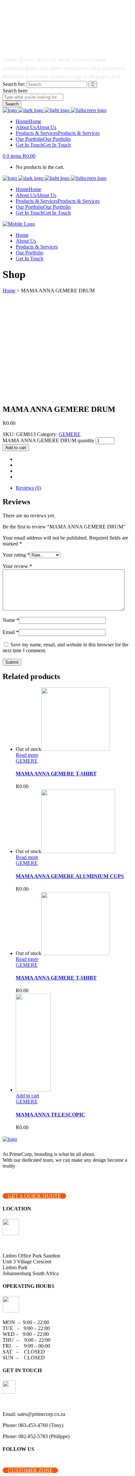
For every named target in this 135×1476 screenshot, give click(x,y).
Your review (17, 566)
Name (11, 620)
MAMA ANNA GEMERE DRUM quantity (48, 440)
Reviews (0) (28, 488)
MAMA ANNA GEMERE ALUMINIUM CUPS (70, 876)
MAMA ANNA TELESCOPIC (50, 1114)
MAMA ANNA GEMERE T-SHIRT (56, 773)
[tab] (74, 488)
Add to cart (15, 447)
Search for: (14, 84)
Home (9, 290)
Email (11, 632)
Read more (27, 755)
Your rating (16, 555)
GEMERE (70, 434)
